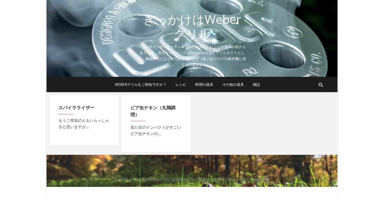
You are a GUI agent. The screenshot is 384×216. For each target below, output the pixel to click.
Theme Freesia (210, 179)
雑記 (256, 84)
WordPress (259, 179)
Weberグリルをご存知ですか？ (140, 84)
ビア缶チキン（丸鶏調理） (153, 110)
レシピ (181, 84)
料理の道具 (204, 84)
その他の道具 (233, 84)
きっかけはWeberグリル (192, 26)
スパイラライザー (76, 107)
